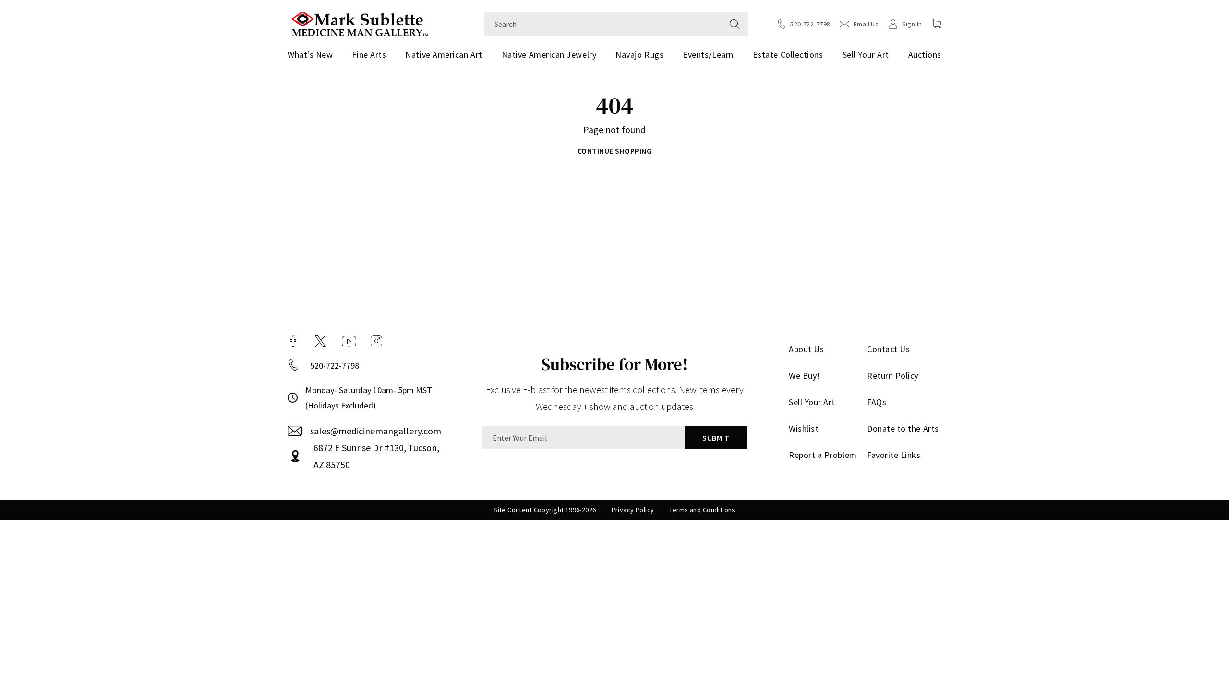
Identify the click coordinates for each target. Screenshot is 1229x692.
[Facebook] (293, 341)
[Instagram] (376, 341)
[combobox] (602, 24)
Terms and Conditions (702, 510)
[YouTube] (349, 341)
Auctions (924, 54)
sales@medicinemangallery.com (375, 431)
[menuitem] (314, 55)
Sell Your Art (866, 54)
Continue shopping (614, 151)
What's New (310, 54)
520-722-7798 (334, 365)
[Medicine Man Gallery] (359, 23)
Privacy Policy (633, 510)
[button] (936, 23)
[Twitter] (320, 341)
